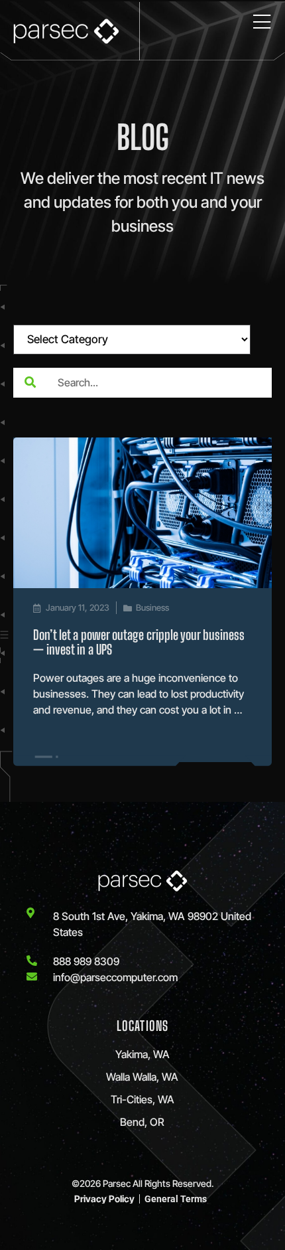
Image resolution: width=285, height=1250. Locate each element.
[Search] (29, 383)
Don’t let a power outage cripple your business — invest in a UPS (139, 642)
